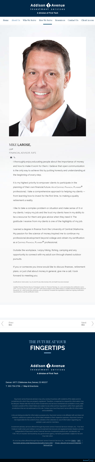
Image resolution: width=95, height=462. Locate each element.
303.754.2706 (14, 386)
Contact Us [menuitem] (73, 20)
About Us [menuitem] (15, 20)
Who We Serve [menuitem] (29, 20)
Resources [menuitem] (60, 20)
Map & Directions (31, 386)
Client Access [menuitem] (87, 20)
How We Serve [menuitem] (45, 20)
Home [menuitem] (6, 20)
